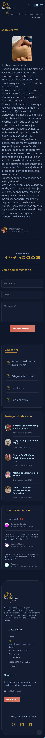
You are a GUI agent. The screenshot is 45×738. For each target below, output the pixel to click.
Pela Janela (18, 388)
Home (12, 14)
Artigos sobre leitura (23, 376)
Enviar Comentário (21, 328)
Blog (21, 14)
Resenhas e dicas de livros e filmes (23, 363)
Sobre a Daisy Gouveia (19, 661)
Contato (12, 666)
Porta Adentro (33, 14)
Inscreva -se (11, 699)
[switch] (36, 5)
